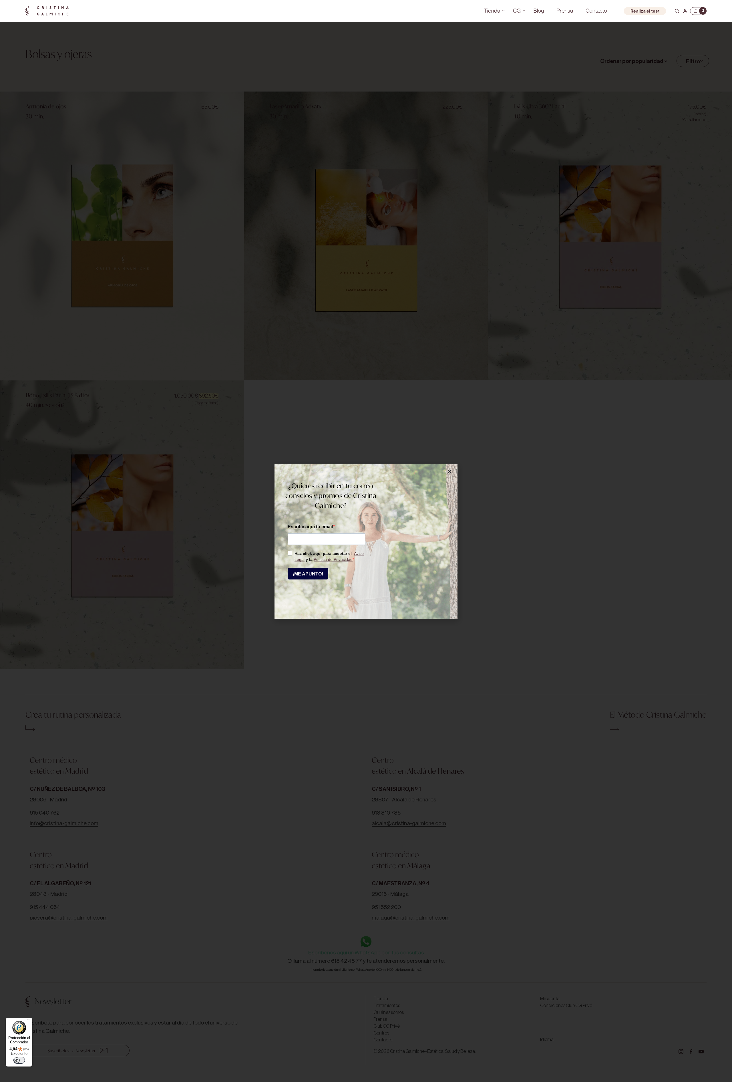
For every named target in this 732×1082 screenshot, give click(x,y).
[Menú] (28, 1021)
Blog (539, 11)
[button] (449, 471)
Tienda (492, 11)
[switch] (19, 1060)
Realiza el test (645, 11)
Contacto (596, 11)
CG (517, 11)
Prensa (565, 11)
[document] (366, 541)
